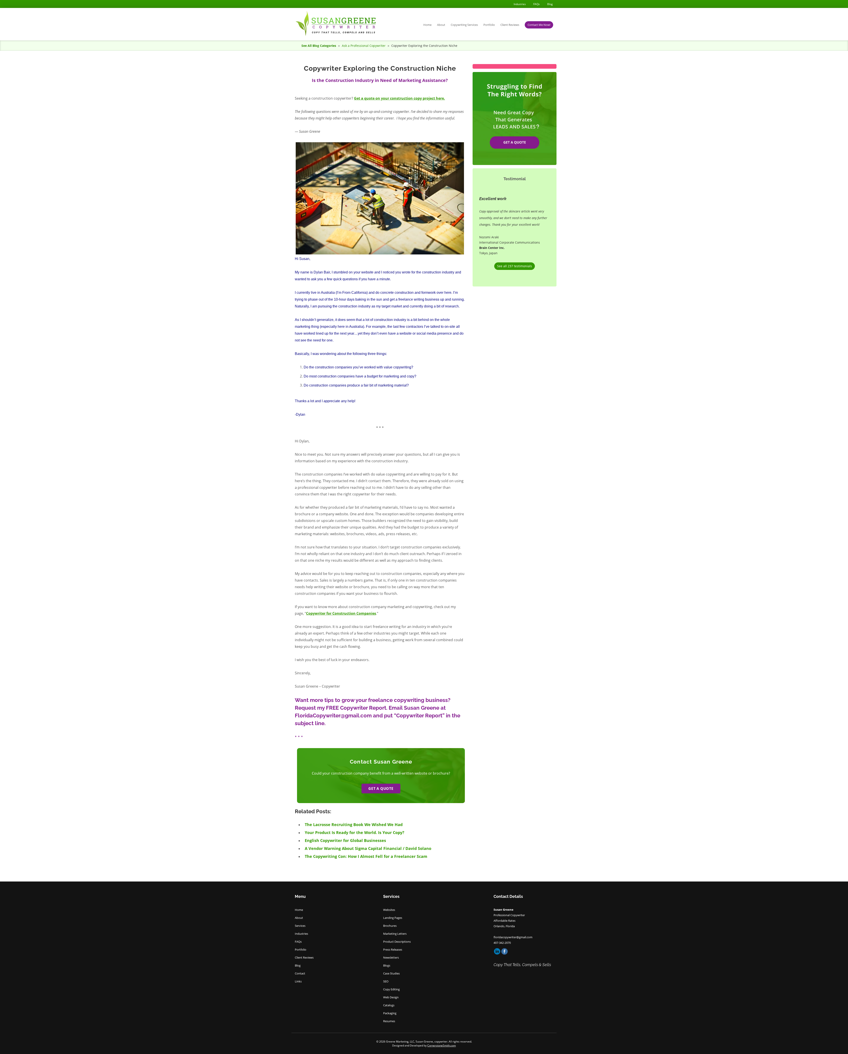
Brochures (390, 926)
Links (298, 981)
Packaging (389, 1013)
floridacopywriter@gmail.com (513, 937)
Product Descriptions (397, 942)
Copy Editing (391, 989)
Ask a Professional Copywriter (364, 46)
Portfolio (489, 25)
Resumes (389, 1021)
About (441, 25)
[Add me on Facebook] (504, 951)
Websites (389, 910)
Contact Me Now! (539, 25)
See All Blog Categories (318, 46)
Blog (550, 4)
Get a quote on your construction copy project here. (399, 98)
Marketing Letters (395, 934)
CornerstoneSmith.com (441, 1045)
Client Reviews (509, 25)
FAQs (536, 4)
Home (427, 25)
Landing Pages (392, 918)
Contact (300, 973)
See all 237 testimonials (514, 266)
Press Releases (392, 950)
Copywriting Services (464, 25)
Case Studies (391, 973)
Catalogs (388, 1005)
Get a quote (381, 788)
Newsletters (391, 957)
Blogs (386, 965)
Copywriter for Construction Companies (341, 613)
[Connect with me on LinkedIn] (497, 951)
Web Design (391, 997)
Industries (520, 4)
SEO (385, 981)
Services (300, 926)
